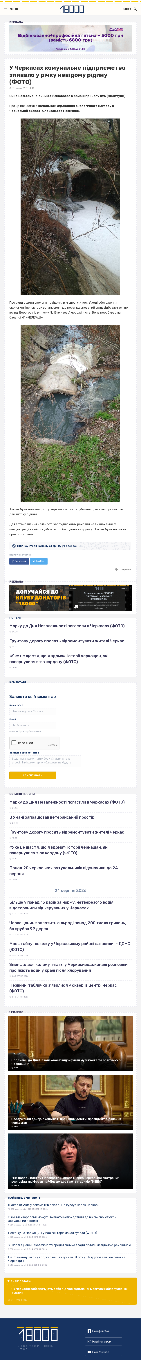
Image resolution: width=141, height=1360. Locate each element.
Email (12, 719)
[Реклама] (70, 38)
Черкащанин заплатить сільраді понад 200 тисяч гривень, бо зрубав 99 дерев (67, 925)
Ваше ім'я (16, 705)
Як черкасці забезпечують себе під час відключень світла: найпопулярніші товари (69, 1290)
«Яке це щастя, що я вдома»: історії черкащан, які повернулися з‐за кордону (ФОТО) (58, 850)
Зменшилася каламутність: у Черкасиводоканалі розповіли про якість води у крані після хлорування (68, 967)
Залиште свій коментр (24, 752)
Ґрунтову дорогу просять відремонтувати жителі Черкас (66, 641)
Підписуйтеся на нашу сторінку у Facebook (47, 546)
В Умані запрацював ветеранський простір (51, 817)
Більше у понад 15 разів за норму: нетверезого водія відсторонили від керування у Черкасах (61, 905)
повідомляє (28, 106)
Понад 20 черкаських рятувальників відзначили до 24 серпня (63, 870)
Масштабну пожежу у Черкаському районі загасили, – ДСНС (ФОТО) (69, 946)
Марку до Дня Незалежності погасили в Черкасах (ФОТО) (67, 625)
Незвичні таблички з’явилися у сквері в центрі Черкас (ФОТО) (63, 988)
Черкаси (126, 569)
